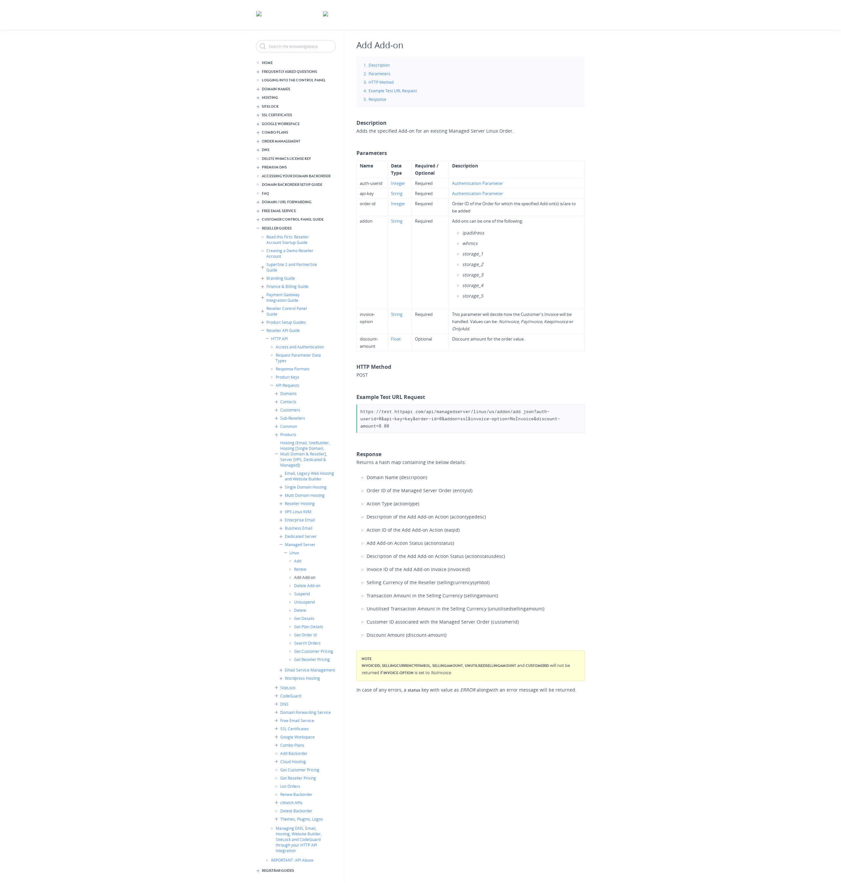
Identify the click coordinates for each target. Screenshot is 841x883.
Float (396, 339)
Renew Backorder (296, 794)
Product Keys (287, 377)
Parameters (379, 73)
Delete (300, 610)
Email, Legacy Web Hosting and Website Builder (309, 476)
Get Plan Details (308, 626)
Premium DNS (274, 167)
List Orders (290, 786)
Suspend (302, 593)
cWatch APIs (291, 802)
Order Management (281, 141)
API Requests (287, 385)
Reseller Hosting (300, 503)
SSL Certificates (277, 115)
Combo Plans (275, 132)
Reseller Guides (277, 228)
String (396, 193)
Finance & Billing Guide (287, 286)
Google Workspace (281, 123)
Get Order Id (305, 634)
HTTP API (279, 338)
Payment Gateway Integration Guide (283, 297)
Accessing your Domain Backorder (296, 176)
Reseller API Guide (283, 330)
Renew (300, 569)
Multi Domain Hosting (305, 495)
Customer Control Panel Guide (293, 219)
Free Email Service (279, 211)
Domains (288, 393)
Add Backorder (293, 753)
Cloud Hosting (293, 761)
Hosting (270, 97)
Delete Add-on (307, 585)
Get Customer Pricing (313, 651)
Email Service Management (310, 670)
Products (288, 434)
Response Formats (292, 368)
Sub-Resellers (292, 418)
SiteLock (270, 106)
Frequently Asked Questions (289, 71)
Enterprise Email (300, 519)
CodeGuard (290, 695)
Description (379, 65)
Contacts (288, 401)
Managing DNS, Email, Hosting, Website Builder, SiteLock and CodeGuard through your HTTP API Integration (299, 839)
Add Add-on (304, 577)
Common (288, 426)
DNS (265, 149)
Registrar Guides (278, 870)
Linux (294, 552)
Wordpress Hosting (302, 678)
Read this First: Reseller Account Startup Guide (287, 239)
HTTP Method (381, 82)
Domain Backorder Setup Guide (292, 184)
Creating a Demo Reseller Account (289, 253)
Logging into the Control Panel (294, 80)
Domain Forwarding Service (305, 712)
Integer (398, 183)
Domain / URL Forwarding (286, 202)
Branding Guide (280, 278)
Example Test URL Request (393, 90)
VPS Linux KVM (298, 511)
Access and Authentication (300, 346)
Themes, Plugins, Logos (301, 819)
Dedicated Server (301, 536)
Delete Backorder (296, 810)
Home (267, 62)
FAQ (265, 193)
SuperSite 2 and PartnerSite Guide (291, 267)
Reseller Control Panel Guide (286, 311)
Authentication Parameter (477, 183)
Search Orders (307, 643)
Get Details (304, 618)
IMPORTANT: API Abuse (292, 860)
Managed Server (300, 544)
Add (297, 560)
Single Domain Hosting (306, 487)
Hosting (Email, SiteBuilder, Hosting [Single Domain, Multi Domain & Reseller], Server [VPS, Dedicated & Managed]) (305, 454)
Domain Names (276, 89)
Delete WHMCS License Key (286, 158)
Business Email (298, 528)
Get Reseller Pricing (312, 659)
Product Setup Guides (286, 322)
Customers (290, 409)
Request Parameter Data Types (298, 357)
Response (377, 99)
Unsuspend (304, 602)
